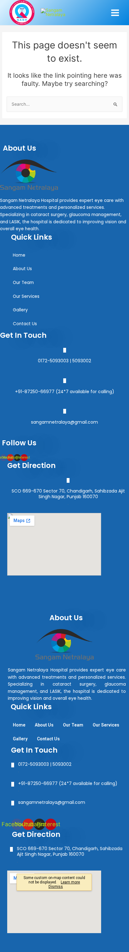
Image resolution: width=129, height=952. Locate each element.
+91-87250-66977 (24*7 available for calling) (64, 391)
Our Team (23, 283)
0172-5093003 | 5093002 (64, 361)
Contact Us (25, 324)
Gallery (20, 310)
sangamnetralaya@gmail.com (64, 422)
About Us (22, 269)
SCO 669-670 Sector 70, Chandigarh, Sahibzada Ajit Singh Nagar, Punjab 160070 (68, 494)
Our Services (26, 296)
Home (19, 255)
